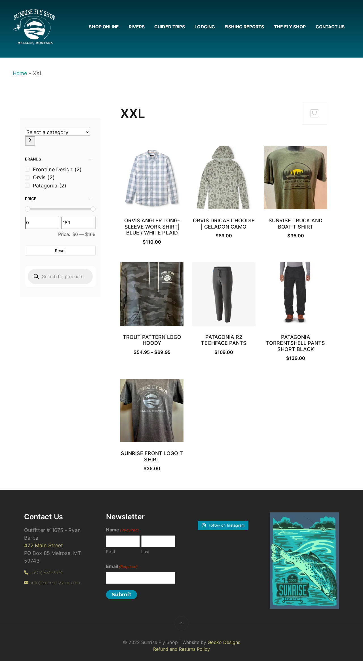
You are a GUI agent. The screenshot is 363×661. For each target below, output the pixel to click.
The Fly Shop (290, 26)
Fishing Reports (244, 26)
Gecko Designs (224, 642)
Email (122, 566)
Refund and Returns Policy (181, 649)
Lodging (205, 26)
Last (145, 551)
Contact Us (330, 26)
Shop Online (104, 26)
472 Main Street (43, 545)
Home (20, 73)
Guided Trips (169, 26)
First (110, 551)
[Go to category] (30, 140)
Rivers (137, 26)
